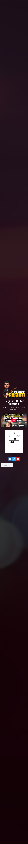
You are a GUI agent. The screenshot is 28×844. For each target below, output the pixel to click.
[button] (14, 377)
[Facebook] (10, 459)
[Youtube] (18, 459)
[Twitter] (14, 459)
